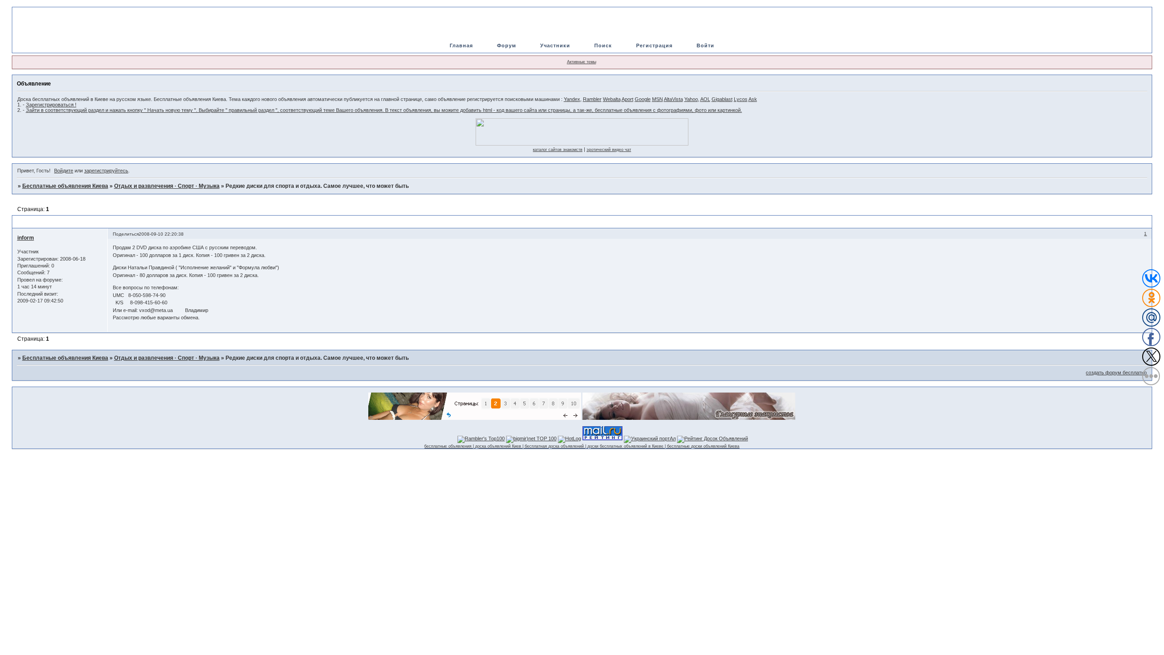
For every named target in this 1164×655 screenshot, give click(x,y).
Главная (461, 45)
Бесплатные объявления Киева (65, 186)
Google (643, 99)
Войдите (63, 170)
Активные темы (581, 62)
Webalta (612, 99)
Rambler (592, 99)
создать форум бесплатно (1116, 372)
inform (25, 238)
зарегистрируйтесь (106, 170)
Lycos (741, 99)
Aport (627, 99)
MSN (657, 99)
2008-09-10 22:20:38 (161, 234)
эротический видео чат (609, 149)
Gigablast (722, 99)
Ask (752, 99)
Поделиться (126, 234)
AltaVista (673, 99)
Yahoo (691, 99)
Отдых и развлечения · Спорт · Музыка (167, 186)
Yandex (572, 99)
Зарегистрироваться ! (51, 104)
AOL (705, 99)
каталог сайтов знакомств (557, 149)
